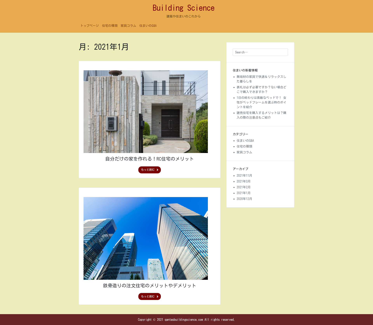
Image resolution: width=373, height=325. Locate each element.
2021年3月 (244, 181)
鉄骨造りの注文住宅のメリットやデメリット (149, 285)
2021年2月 (244, 187)
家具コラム (128, 25)
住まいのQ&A (148, 25)
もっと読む (148, 169)
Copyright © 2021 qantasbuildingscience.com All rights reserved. (186, 319)
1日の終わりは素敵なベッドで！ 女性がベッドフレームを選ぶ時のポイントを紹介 (261, 102)
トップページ (89, 25)
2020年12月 (244, 198)
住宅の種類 (110, 25)
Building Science (184, 8)
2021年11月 (244, 175)
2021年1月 (244, 193)
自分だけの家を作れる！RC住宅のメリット (149, 158)
